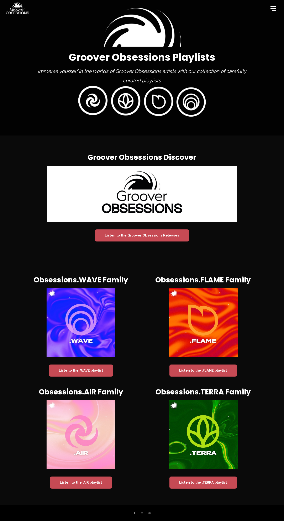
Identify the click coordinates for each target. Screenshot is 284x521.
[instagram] (142, 513)
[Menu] (273, 8)
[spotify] (149, 513)
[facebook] (134, 513)
